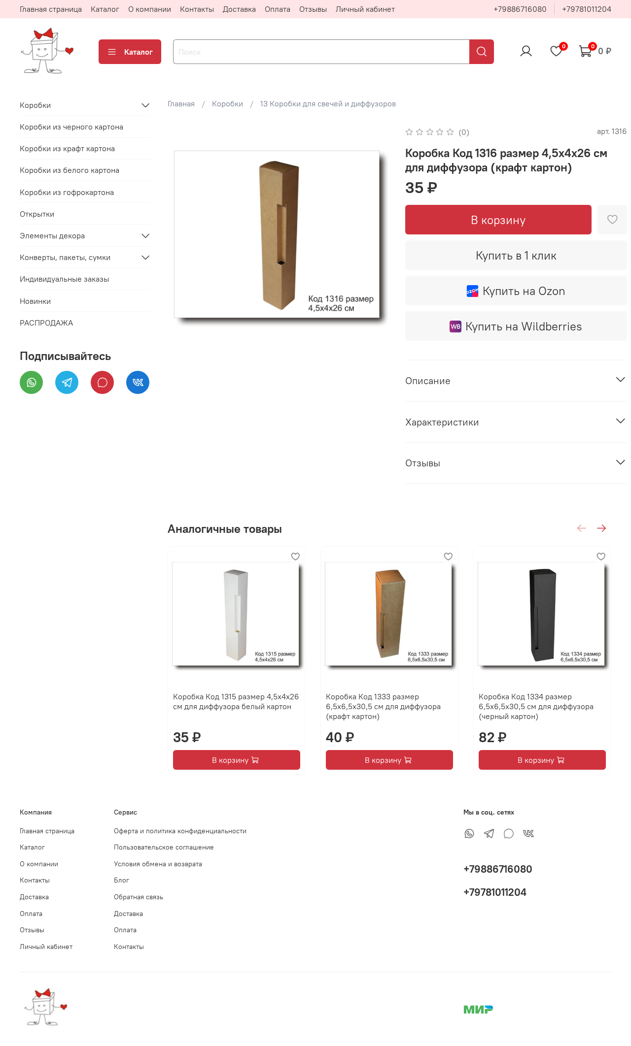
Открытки (37, 214)
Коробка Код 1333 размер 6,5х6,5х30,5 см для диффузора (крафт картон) (383, 706)
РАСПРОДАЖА (46, 322)
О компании (149, 9)
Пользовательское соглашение (164, 847)
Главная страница (51, 9)
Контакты (197, 9)
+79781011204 (586, 9)
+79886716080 (520, 9)
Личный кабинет (365, 9)
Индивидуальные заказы (64, 279)
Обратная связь (138, 896)
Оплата (277, 9)
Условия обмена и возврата (158, 863)
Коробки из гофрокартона (67, 192)
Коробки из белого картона (69, 170)
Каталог (105, 9)
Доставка (239, 9)
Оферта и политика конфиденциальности (180, 830)
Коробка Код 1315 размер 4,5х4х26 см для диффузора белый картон (236, 701)
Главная (181, 103)
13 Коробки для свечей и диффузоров (328, 103)
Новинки (35, 301)
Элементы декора (52, 235)
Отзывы (313, 9)
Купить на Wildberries (523, 326)
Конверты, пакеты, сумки (65, 257)
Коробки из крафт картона (67, 149)
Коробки (227, 103)
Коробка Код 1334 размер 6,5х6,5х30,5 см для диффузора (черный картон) (536, 706)
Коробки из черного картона (71, 126)
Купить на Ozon (524, 290)
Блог (121, 880)
